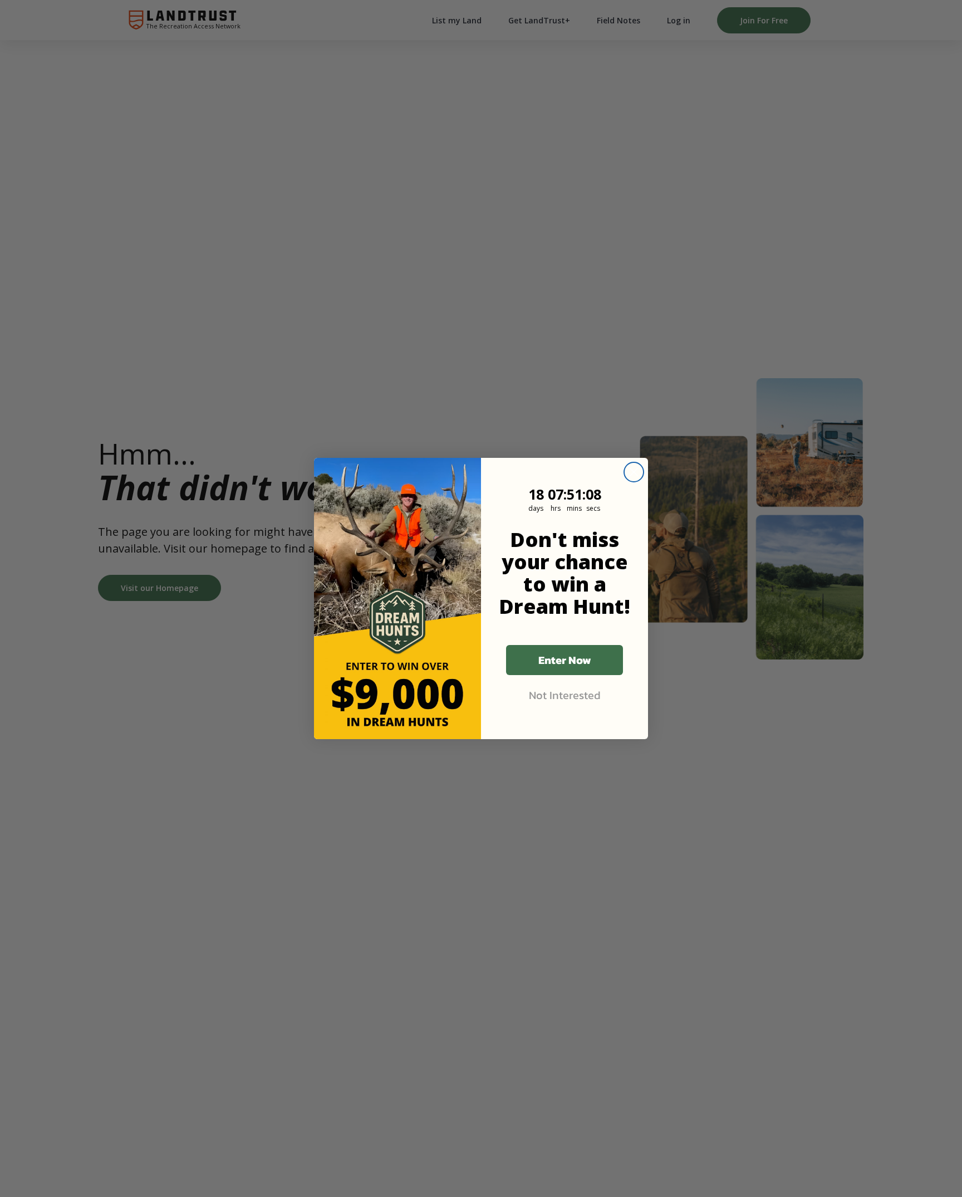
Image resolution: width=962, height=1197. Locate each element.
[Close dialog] (634, 472)
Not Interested (565, 695)
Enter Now (564, 660)
